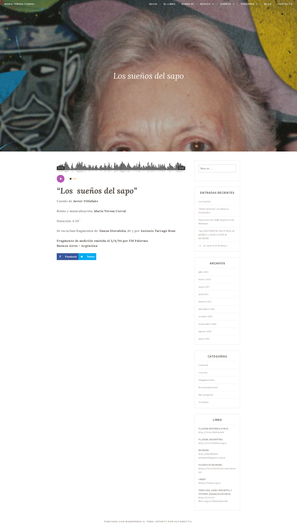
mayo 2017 (204, 286)
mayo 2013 (204, 338)
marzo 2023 (205, 279)
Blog (267, 4)
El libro (169, 4)
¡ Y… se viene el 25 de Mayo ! (213, 245)
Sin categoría (206, 394)
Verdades (203, 402)
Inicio (153, 4)
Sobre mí (187, 4)
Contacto (285, 4)
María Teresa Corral (19, 4)
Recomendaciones (208, 387)
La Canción (205, 201)
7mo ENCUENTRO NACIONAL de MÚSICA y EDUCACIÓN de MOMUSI (217, 234)
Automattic (183, 521)
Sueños (225, 4)
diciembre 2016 (207, 309)
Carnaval (203, 365)
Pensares (247, 4)
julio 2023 (203, 272)
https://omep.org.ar (210, 482)
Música (205, 4)
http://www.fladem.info (211, 432)
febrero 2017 (205, 301)
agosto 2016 (205, 331)
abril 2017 (203, 294)
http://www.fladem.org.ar (213, 443)
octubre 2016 (205, 316)
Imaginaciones (206, 380)
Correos (203, 372)
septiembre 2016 (207, 324)
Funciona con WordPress (123, 521)
